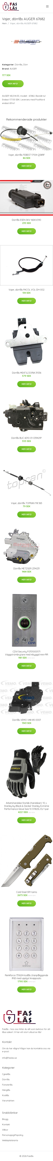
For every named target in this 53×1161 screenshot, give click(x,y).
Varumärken (8, 1100)
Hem (4, 23)
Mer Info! (13, 83)
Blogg (5, 1119)
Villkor (5, 1129)
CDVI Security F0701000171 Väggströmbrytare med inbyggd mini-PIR (26, 653)
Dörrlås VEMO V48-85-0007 (26, 719)
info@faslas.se (9, 1057)
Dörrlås (18, 64)
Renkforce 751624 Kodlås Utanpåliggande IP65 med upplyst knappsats (26, 977)
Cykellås (6, 1074)
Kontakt (6, 1124)
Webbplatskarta (10, 1140)
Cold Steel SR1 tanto (26, 892)
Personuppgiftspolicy (12, 1135)
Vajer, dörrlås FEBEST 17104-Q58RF (26, 154)
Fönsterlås (7, 1084)
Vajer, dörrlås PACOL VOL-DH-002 (26, 289)
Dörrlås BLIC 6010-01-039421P (26, 438)
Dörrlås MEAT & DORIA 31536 (26, 372)
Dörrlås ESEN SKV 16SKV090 (26, 219)
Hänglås (6, 1090)
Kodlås (5, 1095)
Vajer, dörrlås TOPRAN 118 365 (26, 503)
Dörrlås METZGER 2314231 (26, 568)
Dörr (25, 64)
